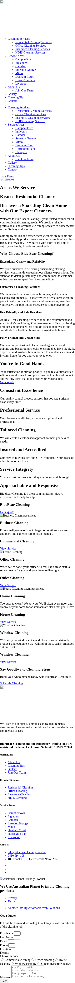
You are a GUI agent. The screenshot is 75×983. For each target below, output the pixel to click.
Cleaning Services (19, 38)
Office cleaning (44, 960)
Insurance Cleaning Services (32, 49)
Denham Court (24, 76)
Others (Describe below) (56, 963)
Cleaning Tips (16, 97)
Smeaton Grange (25, 69)
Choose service (9, 956)
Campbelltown (24, 59)
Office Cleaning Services (30, 45)
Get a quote (7, 382)
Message (5, 977)
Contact (12, 100)
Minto (19, 73)
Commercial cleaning (18, 960)
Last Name (7, 937)
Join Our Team (24, 90)
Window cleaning (25, 963)
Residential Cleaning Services (33, 42)
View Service (8, 548)
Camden (20, 66)
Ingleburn (21, 62)
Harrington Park (25, 80)
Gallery (12, 94)
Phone (4, 945)
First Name (7, 933)
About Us (14, 87)
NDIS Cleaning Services (30, 52)
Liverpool (21, 83)
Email (4, 941)
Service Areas (16, 56)
